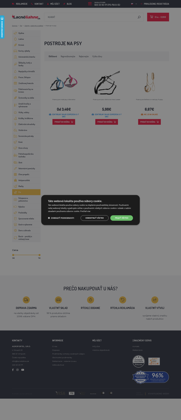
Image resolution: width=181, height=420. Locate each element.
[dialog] (90, 210)
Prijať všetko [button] (121, 218)
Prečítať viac (85, 211)
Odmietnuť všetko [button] (94, 218)
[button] (61, 218)
